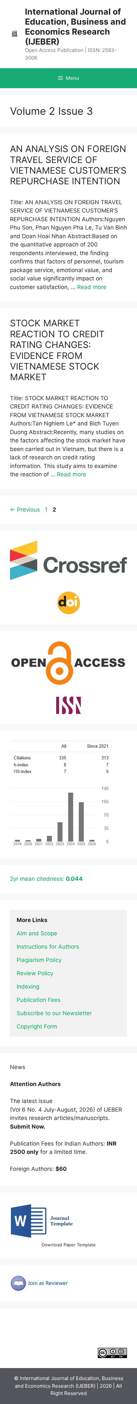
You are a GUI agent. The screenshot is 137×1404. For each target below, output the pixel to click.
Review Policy (35, 973)
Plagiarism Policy (39, 960)
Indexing (28, 986)
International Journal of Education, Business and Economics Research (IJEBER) (75, 27)
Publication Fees (39, 1000)
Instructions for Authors (48, 946)
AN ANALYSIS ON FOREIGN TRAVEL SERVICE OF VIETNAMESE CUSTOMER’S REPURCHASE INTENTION (68, 165)
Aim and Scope (37, 933)
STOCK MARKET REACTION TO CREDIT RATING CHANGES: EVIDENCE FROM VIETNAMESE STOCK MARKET (57, 350)
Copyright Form (37, 1026)
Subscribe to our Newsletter (54, 1013)
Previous (25, 509)
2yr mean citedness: (46, 878)
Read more (91, 287)
